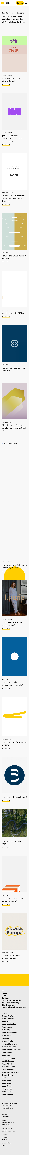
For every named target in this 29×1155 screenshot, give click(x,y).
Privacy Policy (6, 1143)
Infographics (7, 1089)
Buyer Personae (8, 1069)
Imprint (4, 1145)
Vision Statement (8, 1058)
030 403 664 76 (7, 1128)
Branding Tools (6, 1106)
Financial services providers (14, 1007)
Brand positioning (9, 1024)
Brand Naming (7, 1035)
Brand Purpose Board (10, 1072)
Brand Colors (7, 1086)
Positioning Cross (9, 1067)
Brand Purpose (7, 1030)
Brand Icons (6, 1080)
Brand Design (8, 1075)
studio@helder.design (9, 1131)
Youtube (4, 1135)
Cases (4, 993)
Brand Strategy (8, 1016)
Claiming (5, 1038)
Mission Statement (9, 1044)
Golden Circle (7, 1041)
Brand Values (7, 1027)
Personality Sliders (9, 1047)
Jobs (4, 995)
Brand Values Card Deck (11, 1050)
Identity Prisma (8, 1061)
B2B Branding (8, 1005)
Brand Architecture (9, 1033)
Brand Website (7, 1095)
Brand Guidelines (8, 1092)
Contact (20, 3)
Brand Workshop (8, 1018)
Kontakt (5, 998)
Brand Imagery (7, 1083)
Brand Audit (6, 1021)
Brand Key (6, 1055)
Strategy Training (10, 1103)
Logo (4, 1077)
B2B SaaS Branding (10, 1002)
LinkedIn (4, 1139)
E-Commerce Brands (11, 1000)
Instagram (5, 1137)
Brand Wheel (7, 1052)
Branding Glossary (8, 1108)
